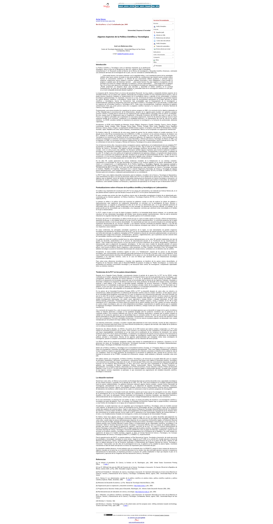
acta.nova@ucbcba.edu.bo (136, 522)
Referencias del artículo (163, 38)
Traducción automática (162, 46)
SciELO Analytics (161, 26)
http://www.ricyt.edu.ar (142, 492)
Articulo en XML (160, 35)
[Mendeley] (154, 60)
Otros (157, 60)
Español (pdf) (160, 32)
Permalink (159, 66)
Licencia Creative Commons (162, 515)
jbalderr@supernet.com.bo (125, 54)
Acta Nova (101, 19)
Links (106, 464)
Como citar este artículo (163, 40)
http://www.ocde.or (139, 485)
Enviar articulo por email (163, 49)
